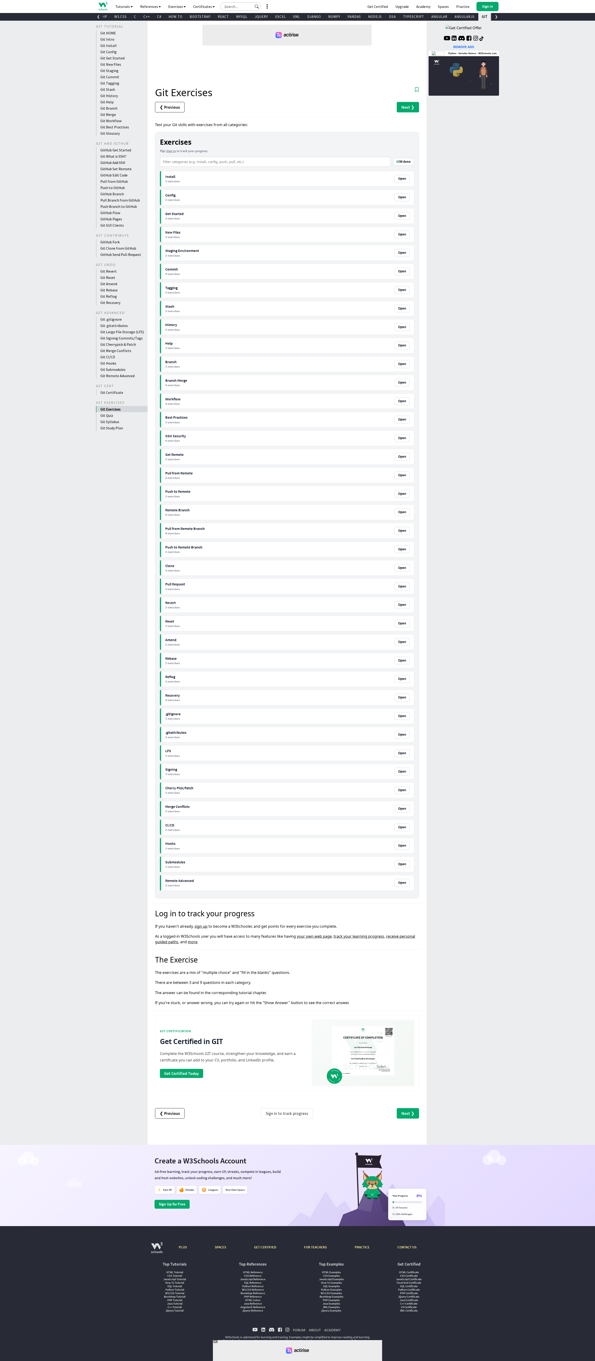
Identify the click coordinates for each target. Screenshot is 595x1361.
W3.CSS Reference (253, 1289)
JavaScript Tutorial (174, 1279)
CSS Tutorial (174, 1275)
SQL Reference (252, 1282)
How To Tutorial (174, 1282)
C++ (146, 16)
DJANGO (314, 16)
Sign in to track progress (287, 1113)
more (192, 941)
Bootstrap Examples (331, 1296)
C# (159, 16)
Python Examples (331, 1289)
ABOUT (315, 1330)
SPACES (220, 1247)
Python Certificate (409, 1289)
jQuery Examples (331, 1310)
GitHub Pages (111, 219)
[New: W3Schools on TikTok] (481, 38)
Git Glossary (110, 133)
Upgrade (402, 6)
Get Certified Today (181, 1073)
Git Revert (108, 271)
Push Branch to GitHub (118, 206)
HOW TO (175, 16)
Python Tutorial (174, 1289)
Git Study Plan (111, 428)
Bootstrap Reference (253, 1293)
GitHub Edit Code (114, 175)
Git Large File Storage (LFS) (122, 332)
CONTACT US (406, 1247)
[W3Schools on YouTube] (447, 38)
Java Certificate (409, 1300)
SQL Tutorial (174, 1286)
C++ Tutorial (175, 1307)
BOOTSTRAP (200, 16)
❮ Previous (170, 107)
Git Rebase (109, 290)
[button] (257, 6)
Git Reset (107, 277)
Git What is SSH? (113, 156)
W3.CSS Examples (331, 1293)
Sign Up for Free (172, 1204)
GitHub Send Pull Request (120, 254)
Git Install (108, 45)
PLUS (183, 1247)
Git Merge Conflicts (115, 350)
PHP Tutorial (174, 1300)
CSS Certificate (409, 1275)
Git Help (107, 102)
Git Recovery (110, 302)
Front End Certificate (409, 1282)
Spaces (443, 6)
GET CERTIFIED (265, 1247)
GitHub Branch (112, 194)
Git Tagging (109, 83)
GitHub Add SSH (112, 162)
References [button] (149, 6)
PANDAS (354, 16)
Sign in (171, 151)
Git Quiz (106, 415)
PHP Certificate (409, 1293)
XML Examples (331, 1307)
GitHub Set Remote (116, 168)
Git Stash (107, 89)
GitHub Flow (110, 212)
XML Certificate (409, 1310)
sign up (201, 926)
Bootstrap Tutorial (174, 1296)
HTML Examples (331, 1272)
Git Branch (108, 108)
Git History (109, 95)
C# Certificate (409, 1307)
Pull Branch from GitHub (120, 200)
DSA (392, 16)
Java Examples (331, 1303)
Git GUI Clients (112, 225)
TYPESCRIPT (413, 16)
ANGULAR (439, 16)
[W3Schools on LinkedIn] (454, 38)
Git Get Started (112, 58)
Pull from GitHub (114, 181)
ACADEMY (332, 1330)
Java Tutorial (174, 1303)
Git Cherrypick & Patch (118, 344)
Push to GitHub (112, 187)
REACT (223, 16)
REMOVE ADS (463, 47)
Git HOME (108, 33)
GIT (485, 16)
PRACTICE (362, 1247)
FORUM (299, 1330)
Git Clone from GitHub (118, 248)
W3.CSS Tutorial (174, 1293)
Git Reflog (108, 296)
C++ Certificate (408, 1303)
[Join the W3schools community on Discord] (461, 38)
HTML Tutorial (174, 1272)
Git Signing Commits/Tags (121, 338)
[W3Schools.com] (156, 1250)
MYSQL (242, 16)
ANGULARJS (465, 16)
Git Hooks (108, 363)
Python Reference (253, 1286)
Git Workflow (111, 120)
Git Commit (109, 77)
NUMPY (334, 16)
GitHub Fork (110, 242)
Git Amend (108, 283)
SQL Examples (331, 1286)
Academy (423, 6)
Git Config (108, 51)
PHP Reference (253, 1296)
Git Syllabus (109, 421)
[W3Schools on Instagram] (476, 38)
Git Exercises (110, 409)
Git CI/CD (107, 357)
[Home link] (103, 6)
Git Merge (108, 114)
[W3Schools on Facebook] (469, 38)
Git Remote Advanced (117, 375)
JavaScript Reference (252, 1279)
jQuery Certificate (409, 1296)
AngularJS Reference (253, 1307)
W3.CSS (120, 16)
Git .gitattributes (114, 325)
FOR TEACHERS (315, 1247)
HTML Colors (252, 1300)
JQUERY (261, 16)
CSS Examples (331, 1275)
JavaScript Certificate (409, 1279)
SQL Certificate (409, 1286)
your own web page (314, 936)
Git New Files (110, 64)
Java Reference (253, 1303)
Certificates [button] (203, 6)
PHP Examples (331, 1300)
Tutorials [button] (123, 6)
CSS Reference (252, 1275)
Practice (462, 6)
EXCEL (280, 16)
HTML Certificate (409, 1272)
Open (402, 178)
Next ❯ (407, 107)
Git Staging (109, 70)
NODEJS (375, 16)
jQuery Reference (253, 1310)
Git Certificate (111, 392)
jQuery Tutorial (175, 1310)
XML (296, 16)
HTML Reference (253, 1272)
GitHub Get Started (115, 150)
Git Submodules (113, 369)
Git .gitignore (111, 319)
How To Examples (331, 1282)
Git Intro (107, 39)
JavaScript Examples (331, 1279)
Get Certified (377, 6)
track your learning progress (359, 936)
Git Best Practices (114, 127)
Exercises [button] (176, 6)
